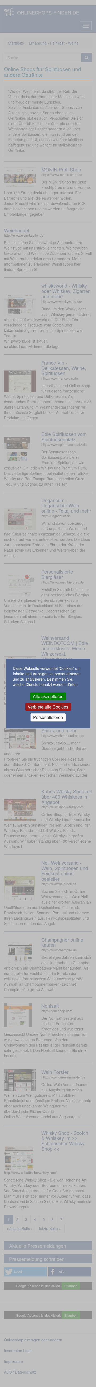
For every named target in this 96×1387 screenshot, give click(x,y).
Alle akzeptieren (48, 696)
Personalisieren (48, 717)
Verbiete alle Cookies (48, 707)
